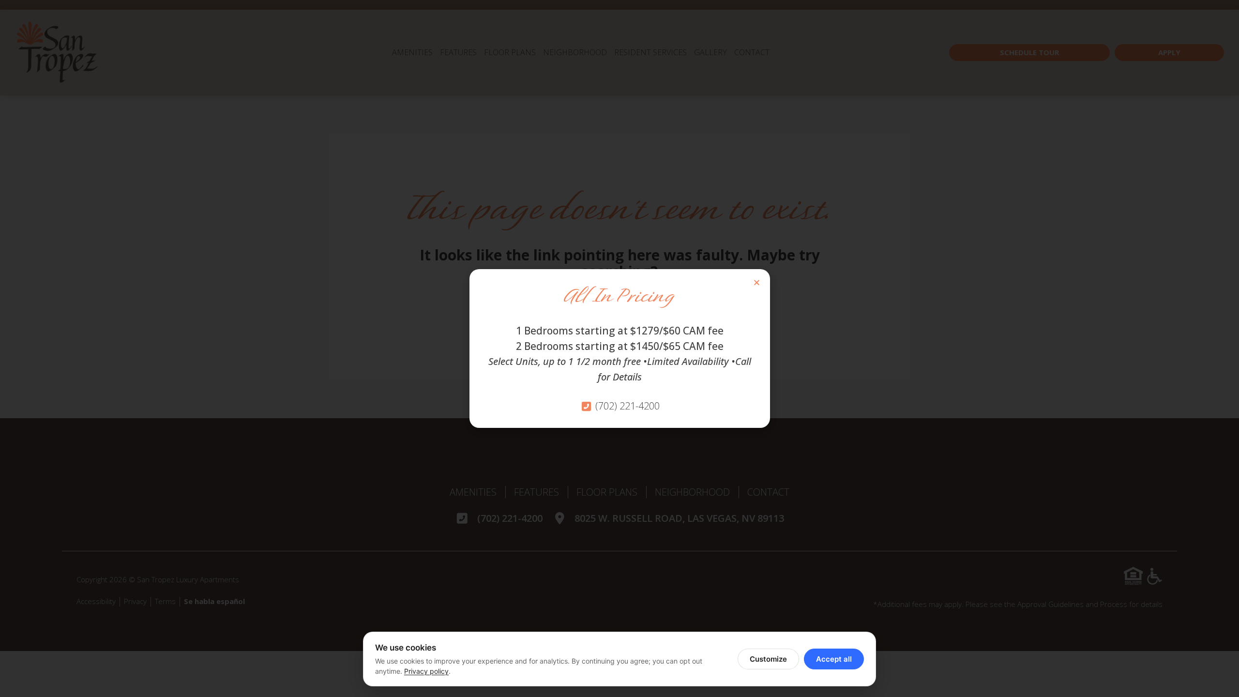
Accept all (834, 659)
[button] (756, 282)
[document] (619, 348)
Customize (768, 659)
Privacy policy (426, 671)
